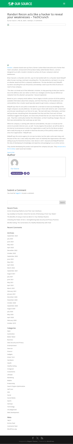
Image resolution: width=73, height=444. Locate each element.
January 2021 (11, 294)
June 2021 (10, 279)
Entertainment (12, 345)
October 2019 (11, 323)
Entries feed (11, 423)
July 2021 (10, 277)
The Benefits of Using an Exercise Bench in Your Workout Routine (28, 217)
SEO (8, 392)
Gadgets (10, 354)
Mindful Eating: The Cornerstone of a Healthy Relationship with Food (29, 223)
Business (10, 340)
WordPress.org (12, 429)
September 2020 (12, 306)
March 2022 (11, 268)
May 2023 (10, 245)
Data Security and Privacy (15, 342)
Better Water (11, 337)
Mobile (9, 380)
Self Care (10, 389)
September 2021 (12, 271)
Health (9, 363)
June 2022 (10, 259)
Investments (11, 372)
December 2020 (12, 297)
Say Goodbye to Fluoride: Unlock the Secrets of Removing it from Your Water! (31, 214)
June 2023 (10, 242)
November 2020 (12, 300)
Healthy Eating (12, 366)
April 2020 (10, 317)
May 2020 (10, 314)
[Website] (25, 173)
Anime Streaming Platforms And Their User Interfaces (24, 211)
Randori (9, 67)
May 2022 (10, 262)
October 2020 (11, 303)
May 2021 (10, 282)
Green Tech (11, 357)
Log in (9, 420)
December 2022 (12, 250)
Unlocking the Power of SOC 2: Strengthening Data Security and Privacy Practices (33, 220)
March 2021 (11, 288)
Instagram (10, 369)
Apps (9, 331)
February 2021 (11, 291)
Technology (11, 407)
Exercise (10, 348)
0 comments (38, 20)
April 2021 (10, 285)
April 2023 (10, 247)
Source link (10, 152)
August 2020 (11, 309)
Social (9, 395)
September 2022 (12, 256)
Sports (9, 401)
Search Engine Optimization (16, 386)
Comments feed (12, 426)
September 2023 (12, 236)
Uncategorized (12, 410)
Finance (9, 351)
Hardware (10, 360)
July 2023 (10, 239)
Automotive (11, 334)
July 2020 (10, 311)
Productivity (11, 383)
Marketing (10, 377)
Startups (30, 20)
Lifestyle (10, 375)
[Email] (28, 173)
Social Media (11, 398)
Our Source (12, 20)
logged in (19, 193)
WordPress (50, 441)
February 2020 (11, 320)
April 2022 (10, 265)
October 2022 (11, 253)
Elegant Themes (32, 441)
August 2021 (11, 274)
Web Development (13, 412)
